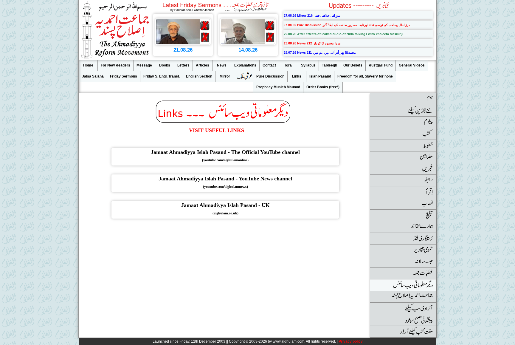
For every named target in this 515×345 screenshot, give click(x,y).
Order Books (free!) (322, 87)
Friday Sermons (123, 76)
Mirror (225, 76)
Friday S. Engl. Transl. (161, 76)
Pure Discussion (270, 76)
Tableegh (329, 65)
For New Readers (115, 65)
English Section (199, 76)
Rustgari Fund (381, 65)
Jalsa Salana (93, 76)
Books (164, 65)
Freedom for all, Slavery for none (365, 76)
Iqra (288, 65)
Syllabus (308, 65)
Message (144, 65)
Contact (269, 65)
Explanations (245, 65)
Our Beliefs (352, 65)
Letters (183, 65)
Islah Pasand (320, 76)
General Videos (412, 65)
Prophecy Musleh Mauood (278, 87)
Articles (202, 65)
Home (88, 65)
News (222, 65)
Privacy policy (351, 341)
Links (296, 76)
